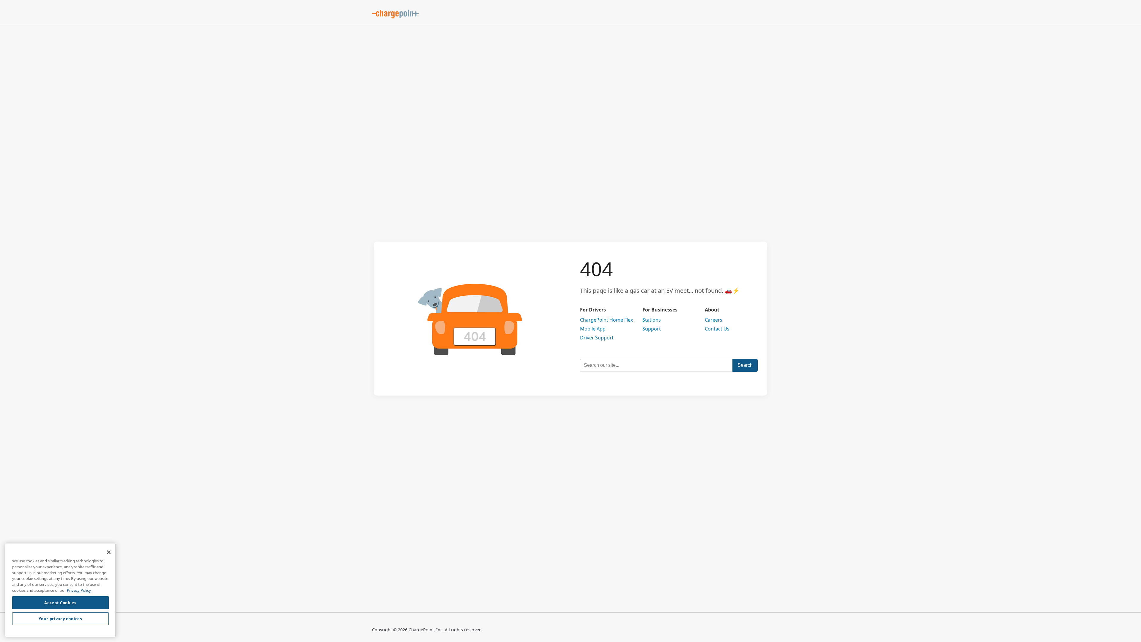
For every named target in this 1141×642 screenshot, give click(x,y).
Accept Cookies (60, 602)
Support (651, 328)
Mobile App (593, 328)
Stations (651, 320)
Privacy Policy (79, 590)
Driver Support (597, 337)
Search (745, 365)
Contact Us (717, 328)
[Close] (108, 552)
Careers (713, 320)
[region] (60, 590)
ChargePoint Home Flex (606, 320)
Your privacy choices (60, 618)
